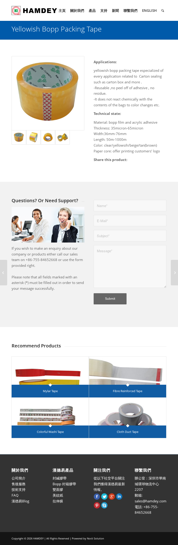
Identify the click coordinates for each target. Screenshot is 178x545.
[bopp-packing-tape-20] (48, 137)
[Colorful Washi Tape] (50, 411)
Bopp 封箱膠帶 (64, 484)
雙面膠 (58, 489)
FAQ (15, 495)
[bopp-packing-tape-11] (33, 137)
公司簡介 (18, 478)
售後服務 (18, 484)
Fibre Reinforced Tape (127, 391)
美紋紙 (58, 495)
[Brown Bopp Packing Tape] (174, 272)
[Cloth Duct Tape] (127, 411)
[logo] (34, 10)
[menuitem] (62, 10)
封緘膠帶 (60, 478)
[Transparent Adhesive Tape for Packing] (3, 272)
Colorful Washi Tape (50, 432)
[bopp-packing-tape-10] (48, 93)
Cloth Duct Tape (127, 432)
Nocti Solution (95, 538)
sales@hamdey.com (150, 501)
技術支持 (18, 489)
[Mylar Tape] (50, 371)
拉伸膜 (58, 501)
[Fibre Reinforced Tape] (127, 371)
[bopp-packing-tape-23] (62, 137)
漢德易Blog (20, 501)
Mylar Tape (50, 391)
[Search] (162, 10)
